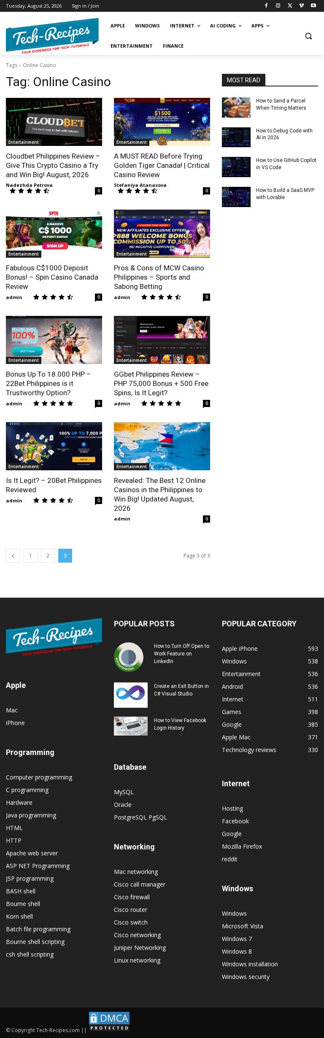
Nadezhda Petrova (29, 185)
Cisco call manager (139, 884)
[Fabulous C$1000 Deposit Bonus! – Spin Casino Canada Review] (54, 234)
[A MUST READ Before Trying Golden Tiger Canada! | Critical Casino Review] (162, 122)
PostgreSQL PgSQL (140, 817)
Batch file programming (38, 929)
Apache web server (32, 853)
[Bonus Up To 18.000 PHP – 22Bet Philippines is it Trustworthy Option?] (54, 340)
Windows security (246, 977)
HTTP (14, 840)
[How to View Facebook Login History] (131, 726)
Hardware (19, 802)
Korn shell (19, 916)
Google (232, 834)
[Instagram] (278, 6)
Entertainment (23, 142)
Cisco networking (137, 935)
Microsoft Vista (242, 926)
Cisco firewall (132, 897)
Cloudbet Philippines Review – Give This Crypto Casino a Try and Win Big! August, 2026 (53, 165)
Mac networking (136, 872)
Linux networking (137, 960)
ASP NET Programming (38, 866)
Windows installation (250, 964)
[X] (290, 6)
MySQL (124, 792)
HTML (14, 828)
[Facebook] (266, 6)
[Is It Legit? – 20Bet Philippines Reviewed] (54, 446)
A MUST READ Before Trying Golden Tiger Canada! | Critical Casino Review (162, 165)
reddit (230, 859)
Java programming (31, 815)
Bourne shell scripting (35, 942)
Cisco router (130, 910)
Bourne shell (23, 904)
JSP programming (30, 878)
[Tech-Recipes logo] (52, 36)
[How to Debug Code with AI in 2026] (236, 137)
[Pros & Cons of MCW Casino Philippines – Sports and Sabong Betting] (162, 234)
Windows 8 (237, 951)
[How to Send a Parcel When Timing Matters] (236, 107)
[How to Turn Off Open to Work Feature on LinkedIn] (131, 657)
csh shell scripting (30, 954)
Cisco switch (131, 922)
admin (14, 297)
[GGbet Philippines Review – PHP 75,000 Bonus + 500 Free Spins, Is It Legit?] (162, 340)
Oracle (123, 805)
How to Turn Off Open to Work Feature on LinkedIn (181, 653)
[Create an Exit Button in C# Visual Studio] (131, 695)
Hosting (232, 808)
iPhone (15, 723)
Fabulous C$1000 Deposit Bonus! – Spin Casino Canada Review (52, 277)
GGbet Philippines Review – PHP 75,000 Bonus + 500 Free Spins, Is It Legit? (161, 383)
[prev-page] (13, 556)
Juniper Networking (140, 948)
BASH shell (20, 891)
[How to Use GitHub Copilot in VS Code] (236, 167)
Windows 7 (237, 939)
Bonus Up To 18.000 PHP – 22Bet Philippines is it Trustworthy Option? (48, 383)
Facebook (235, 821)
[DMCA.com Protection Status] (109, 1030)
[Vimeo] (301, 6)
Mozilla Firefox (242, 846)
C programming (27, 790)
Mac (12, 710)
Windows (234, 913)
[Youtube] (313, 6)
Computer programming (39, 777)
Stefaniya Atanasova (140, 185)
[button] (308, 36)
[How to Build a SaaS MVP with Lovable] (236, 197)
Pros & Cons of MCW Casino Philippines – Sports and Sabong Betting (159, 277)
